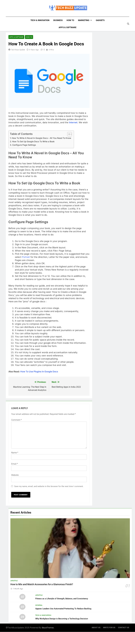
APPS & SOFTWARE (67, 27)
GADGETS (100, 20)
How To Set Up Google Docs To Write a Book (33, 141)
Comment (16, 420)
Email (14, 464)
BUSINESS (58, 20)
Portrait (26, 257)
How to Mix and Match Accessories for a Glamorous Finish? (41, 584)
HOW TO (70, 20)
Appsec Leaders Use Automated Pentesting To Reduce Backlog (63, 608)
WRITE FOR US (109, 627)
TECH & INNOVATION (39, 20)
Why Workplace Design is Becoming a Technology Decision (61, 618)
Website (15, 475)
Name (14, 452)
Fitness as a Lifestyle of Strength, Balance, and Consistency (61, 598)
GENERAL (38, 605)
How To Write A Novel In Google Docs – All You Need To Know (41, 138)
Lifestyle (14, 580)
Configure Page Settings (24, 145)
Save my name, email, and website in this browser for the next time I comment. (48, 486)
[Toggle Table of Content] (68, 134)
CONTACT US (123, 627)
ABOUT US (96, 627)
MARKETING (83, 20)
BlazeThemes (48, 627)
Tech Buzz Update (18, 49)
